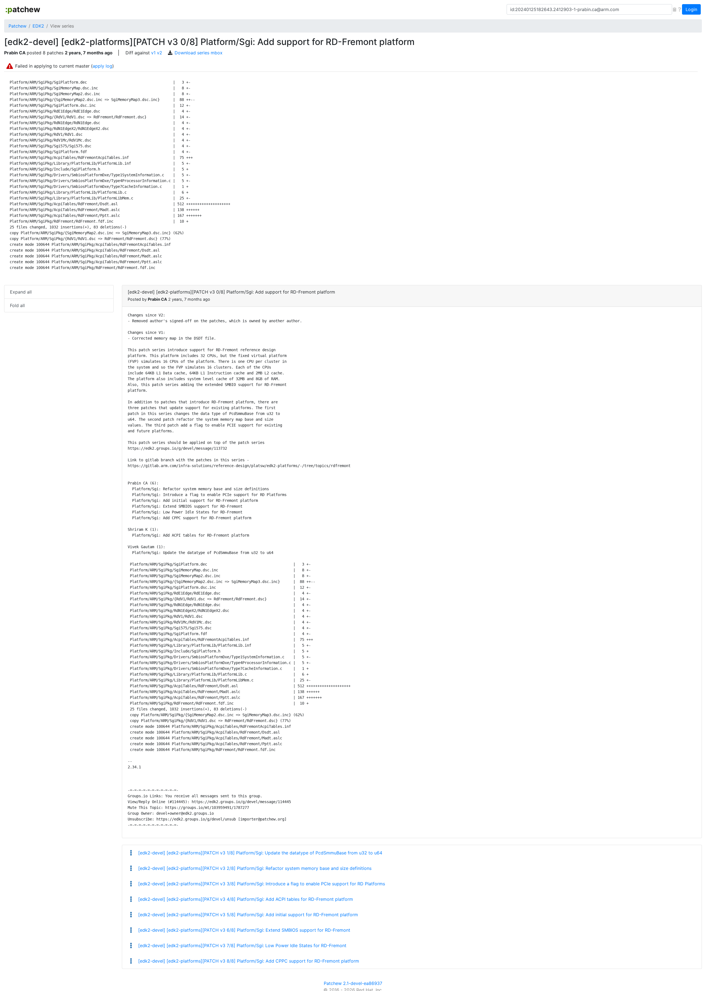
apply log (102, 66)
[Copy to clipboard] (674, 9)
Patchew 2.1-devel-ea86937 (353, 983)
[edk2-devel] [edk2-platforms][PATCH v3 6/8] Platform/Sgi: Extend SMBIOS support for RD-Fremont (243, 930)
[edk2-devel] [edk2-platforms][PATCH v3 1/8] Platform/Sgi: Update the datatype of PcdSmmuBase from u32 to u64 (259, 853)
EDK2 (38, 26)
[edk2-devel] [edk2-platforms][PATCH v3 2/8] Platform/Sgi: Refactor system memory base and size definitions (254, 868)
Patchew (17, 26)
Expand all (21, 292)
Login (691, 9)
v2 (159, 52)
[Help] (679, 9)
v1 (153, 52)
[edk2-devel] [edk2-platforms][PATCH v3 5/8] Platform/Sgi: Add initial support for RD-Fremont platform (247, 914)
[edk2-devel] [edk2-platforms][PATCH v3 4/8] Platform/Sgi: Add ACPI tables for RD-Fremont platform (245, 899)
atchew (22, 9)
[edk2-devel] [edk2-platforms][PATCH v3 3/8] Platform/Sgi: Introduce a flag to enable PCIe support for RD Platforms (261, 883)
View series (62, 26)
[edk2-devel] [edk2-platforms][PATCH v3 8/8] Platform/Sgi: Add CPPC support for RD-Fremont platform (248, 961)
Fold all (17, 305)
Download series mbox (199, 52)
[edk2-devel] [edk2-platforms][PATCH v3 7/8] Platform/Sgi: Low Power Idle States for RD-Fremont (241, 945)
